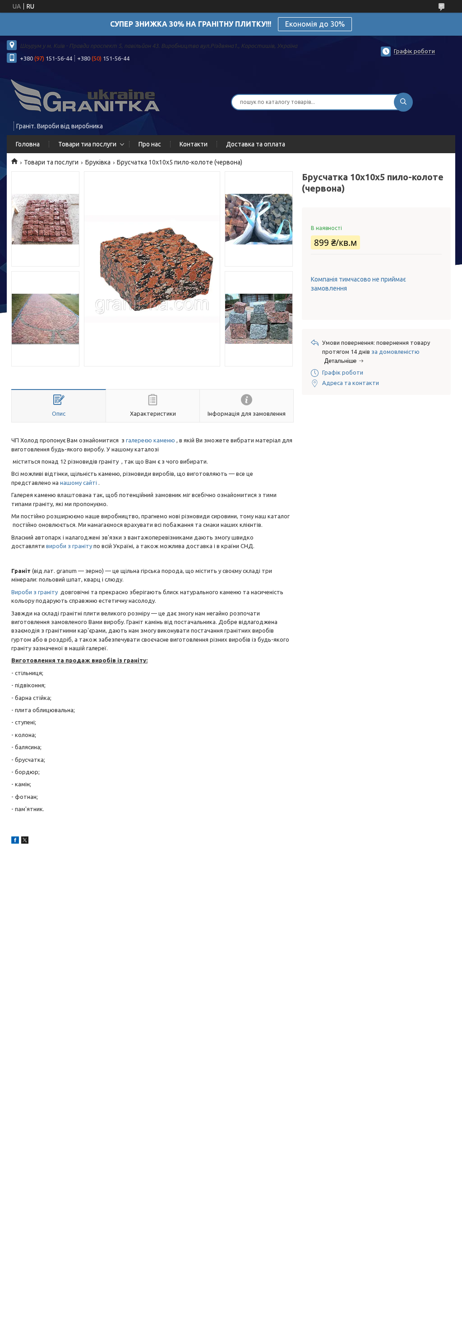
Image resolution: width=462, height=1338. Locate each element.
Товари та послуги (51, 162)
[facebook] (15, 841)
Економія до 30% (315, 24)
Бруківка (98, 162)
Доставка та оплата (255, 144)
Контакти (194, 144)
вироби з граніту (69, 546)
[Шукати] (403, 102)
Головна (28, 144)
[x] (24, 841)
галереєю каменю (150, 440)
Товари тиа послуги (87, 144)
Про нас (150, 144)
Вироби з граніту (34, 592)
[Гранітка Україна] (86, 96)
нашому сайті (78, 482)
